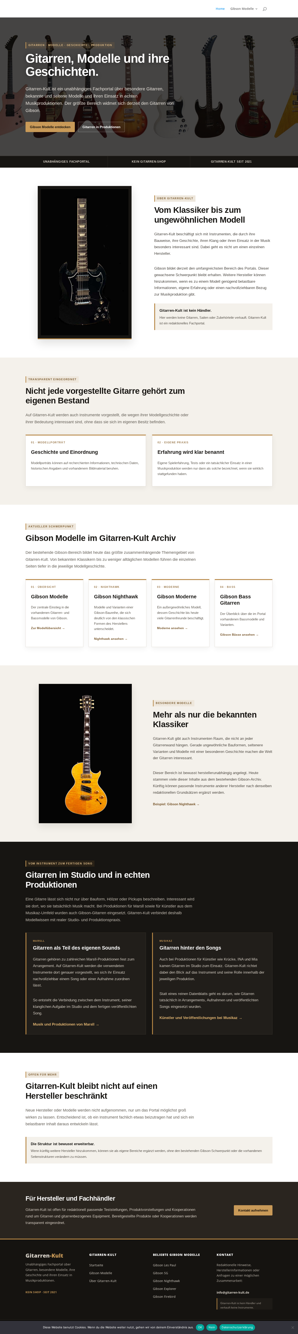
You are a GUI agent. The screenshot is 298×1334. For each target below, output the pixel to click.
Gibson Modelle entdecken (50, 127)
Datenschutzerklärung (237, 1327)
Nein (212, 1327)
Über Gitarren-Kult (102, 1281)
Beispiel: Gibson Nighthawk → (176, 804)
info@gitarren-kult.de (233, 1292)
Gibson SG (160, 1273)
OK (200, 1327)
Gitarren (44, 1255)
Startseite (96, 1265)
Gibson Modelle (242, 9)
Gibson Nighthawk (166, 1281)
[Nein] (292, 1327)
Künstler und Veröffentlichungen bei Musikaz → (200, 1018)
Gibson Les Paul (164, 1265)
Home (220, 9)
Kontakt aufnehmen (253, 1210)
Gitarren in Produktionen (101, 127)
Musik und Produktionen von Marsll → (66, 1024)
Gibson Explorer (164, 1289)
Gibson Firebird (164, 1296)
